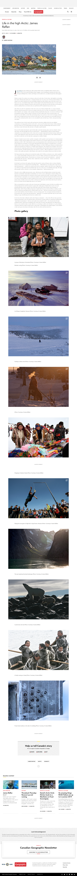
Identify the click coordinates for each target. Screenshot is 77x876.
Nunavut (46, 761)
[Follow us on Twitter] (64, 874)
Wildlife (71, 8)
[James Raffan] (10, 797)
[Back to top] (38, 766)
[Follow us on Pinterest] (69, 874)
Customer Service (66, 863)
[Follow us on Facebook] (62, 874)
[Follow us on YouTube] (71, 874)
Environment (6, 8)
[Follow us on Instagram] (67, 874)
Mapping (33, 8)
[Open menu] (71, 12)
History (23, 8)
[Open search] (67, 12)
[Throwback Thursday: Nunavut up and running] (29, 797)
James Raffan (8, 40)
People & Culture (41, 8)
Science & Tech (58, 8)
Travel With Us (27, 11)
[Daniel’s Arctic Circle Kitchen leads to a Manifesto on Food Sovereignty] (47, 797)
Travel (65, 8)
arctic (39, 761)
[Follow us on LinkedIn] (74, 874)
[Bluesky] (40, 78)
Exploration (15, 8)
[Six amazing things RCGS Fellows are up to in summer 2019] (66, 797)
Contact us (40, 874)
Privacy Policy (31, 874)
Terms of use (22, 874)
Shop (20, 12)
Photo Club (65, 865)
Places (50, 8)
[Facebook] (37, 78)
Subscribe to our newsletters (38, 852)
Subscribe (13, 12)
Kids (28, 8)
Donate (7, 12)
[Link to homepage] (38, 11)
